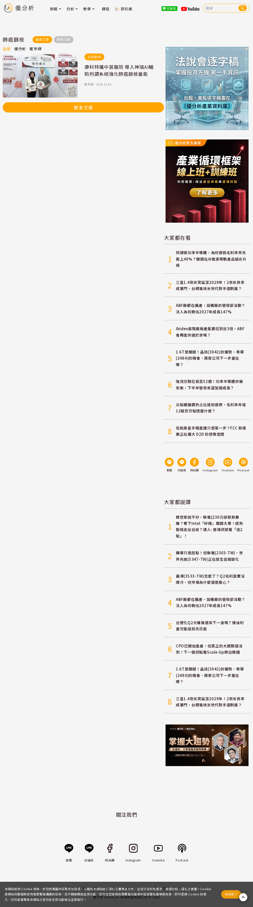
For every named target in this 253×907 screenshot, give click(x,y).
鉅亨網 (88, 84)
